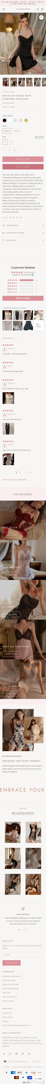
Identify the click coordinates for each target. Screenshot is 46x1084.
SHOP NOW (11, 535)
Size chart (39, 137)
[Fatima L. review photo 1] (8, 398)
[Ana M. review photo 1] (8, 459)
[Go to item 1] (5, 82)
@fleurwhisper (23, 813)
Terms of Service (9, 997)
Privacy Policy (8, 1001)
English (36, 1062)
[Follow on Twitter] (10, 1054)
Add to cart (23, 159)
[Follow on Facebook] (3, 1054)
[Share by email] (21, 218)
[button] (12, 280)
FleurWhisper (8, 92)
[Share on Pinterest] (18, 218)
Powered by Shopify (33, 1067)
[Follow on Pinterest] (23, 1054)
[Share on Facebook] (11, 218)
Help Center (7, 1017)
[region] (23, 916)
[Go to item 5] (37, 82)
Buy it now (23, 167)
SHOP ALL (10, 694)
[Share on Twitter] (14, 218)
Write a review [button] (23, 298)
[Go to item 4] (29, 82)
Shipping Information (11, 976)
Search (5, 1021)
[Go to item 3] (21, 82)
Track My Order (9, 980)
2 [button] (20, 472)
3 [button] (24, 472)
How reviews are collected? (14, 479)
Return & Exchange (10, 984)
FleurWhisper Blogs (10, 988)
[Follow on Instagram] (16, 1054)
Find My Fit (6, 1013)
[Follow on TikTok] (29, 1054)
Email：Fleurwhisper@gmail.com (16, 1025)
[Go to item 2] (13, 82)
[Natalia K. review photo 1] (8, 429)
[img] (7, 345)
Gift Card (6, 992)
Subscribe (11, 963)
